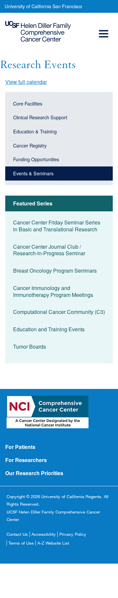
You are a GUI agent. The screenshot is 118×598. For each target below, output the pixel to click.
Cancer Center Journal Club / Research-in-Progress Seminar (49, 250)
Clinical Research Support (40, 117)
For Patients (20, 447)
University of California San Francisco (43, 6)
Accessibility (43, 534)
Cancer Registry (30, 145)
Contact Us (17, 534)
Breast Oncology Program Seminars (55, 270)
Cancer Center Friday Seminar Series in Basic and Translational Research (56, 226)
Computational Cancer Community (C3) (59, 312)
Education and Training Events (49, 329)
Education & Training (35, 131)
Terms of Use (21, 543)
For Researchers (26, 460)
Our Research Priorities (34, 473)
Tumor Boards (29, 346)
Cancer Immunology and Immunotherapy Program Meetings (53, 291)
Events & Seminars (33, 173)
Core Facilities (27, 103)
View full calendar (26, 82)
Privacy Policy (72, 534)
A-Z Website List (53, 543)
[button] (104, 26)
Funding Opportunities (36, 159)
